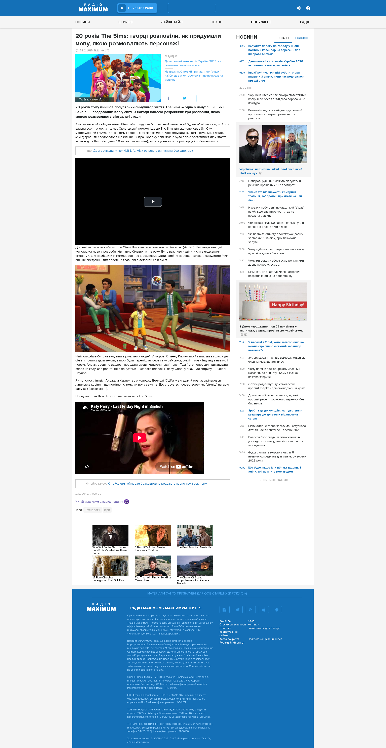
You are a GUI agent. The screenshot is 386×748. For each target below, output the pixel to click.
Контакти (253, 624)
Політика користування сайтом (229, 631)
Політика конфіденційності (265, 639)
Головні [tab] (301, 38)
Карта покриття (229, 639)
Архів (251, 621)
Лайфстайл (172, 22)
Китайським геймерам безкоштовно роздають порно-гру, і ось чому (157, 484)
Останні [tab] (283, 38)
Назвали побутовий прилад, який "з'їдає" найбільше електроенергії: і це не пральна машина (194, 75)
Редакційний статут (232, 642)
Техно (217, 22)
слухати (140, 8)
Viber (126, 501)
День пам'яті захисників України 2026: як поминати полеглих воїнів (193, 63)
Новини (82, 22)
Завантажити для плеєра (264, 628)
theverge (95, 493)
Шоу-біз (125, 22)
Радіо (305, 22)
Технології (92, 510)
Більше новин (275, 480)
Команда (225, 621)
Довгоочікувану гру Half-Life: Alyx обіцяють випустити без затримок (143, 151)
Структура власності (233, 624)
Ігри (107, 510)
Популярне (261, 22)
